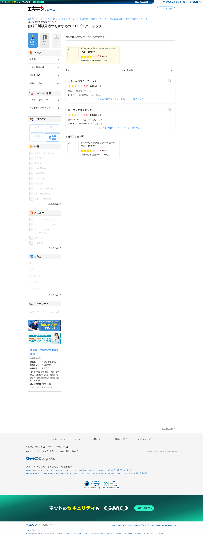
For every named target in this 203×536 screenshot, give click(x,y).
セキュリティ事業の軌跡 (139, 473)
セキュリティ (82, 533)
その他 (161, 533)
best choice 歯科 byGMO (66, 451)
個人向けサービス (150, 533)
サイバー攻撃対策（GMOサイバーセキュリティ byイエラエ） (63, 473)
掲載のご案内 (121, 439)
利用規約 (29, 447)
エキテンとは (59, 439)
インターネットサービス (34, 533)
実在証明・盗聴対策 (32, 473)
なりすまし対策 (123, 473)
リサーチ (109, 533)
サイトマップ (144, 439)
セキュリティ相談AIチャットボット (119, 470)
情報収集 (118, 533)
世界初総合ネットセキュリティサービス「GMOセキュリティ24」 (48, 470)
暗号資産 (138, 533)
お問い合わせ (98, 439)
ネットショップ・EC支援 (53, 533)
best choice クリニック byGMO (38, 451)
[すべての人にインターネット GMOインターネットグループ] (182, 2)
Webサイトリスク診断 (96, 470)
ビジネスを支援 (70, 533)
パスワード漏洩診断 (79, 470)
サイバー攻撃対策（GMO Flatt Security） (100, 473)
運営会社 (38, 447)
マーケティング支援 (97, 533)
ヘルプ (78, 439)
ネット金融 (128, 533)
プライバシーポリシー (56, 447)
